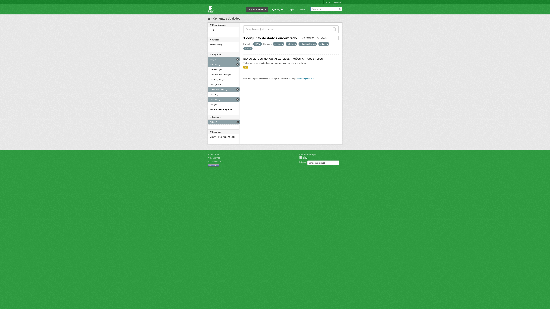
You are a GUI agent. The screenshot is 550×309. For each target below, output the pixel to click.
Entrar (327, 2)
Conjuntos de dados (257, 9)
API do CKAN (214, 158)
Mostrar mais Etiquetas (221, 109)
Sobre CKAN (213, 154)
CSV (245, 67)
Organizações (277, 9)
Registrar (337, 2)
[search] (334, 29)
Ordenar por (308, 37)
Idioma (302, 162)
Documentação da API (305, 78)
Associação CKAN (216, 161)
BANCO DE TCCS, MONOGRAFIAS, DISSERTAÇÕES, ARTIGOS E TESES (283, 58)
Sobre (302, 9)
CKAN (304, 157)
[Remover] (259, 44)
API (290, 78)
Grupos (291, 9)
